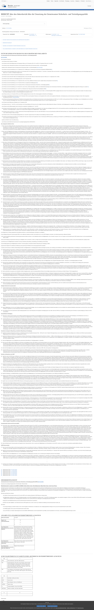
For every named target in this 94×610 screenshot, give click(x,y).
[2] (57, 80)
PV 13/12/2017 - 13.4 (55, 34)
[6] (45, 88)
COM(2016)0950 (16, 97)
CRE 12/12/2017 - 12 (33, 35)
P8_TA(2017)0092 (14, 474)
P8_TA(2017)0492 (82, 34)
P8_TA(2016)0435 (14, 471)
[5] (88, 86)
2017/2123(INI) (8, 28)
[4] (49, 84)
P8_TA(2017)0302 (14, 475)
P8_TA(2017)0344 (14, 469)
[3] (37, 82)
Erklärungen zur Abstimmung (56, 35)
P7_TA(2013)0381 (14, 470)
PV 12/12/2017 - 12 (32, 34)
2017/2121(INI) (39, 67)
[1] (51, 69)
